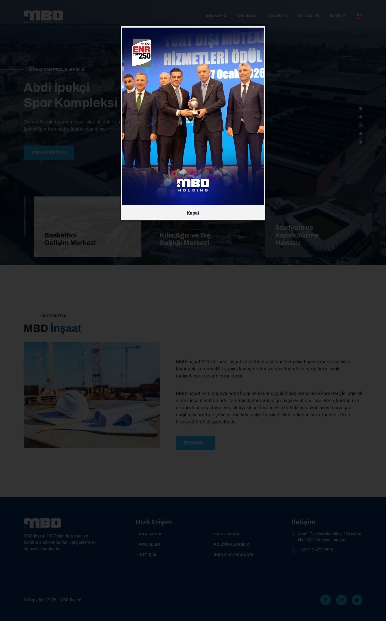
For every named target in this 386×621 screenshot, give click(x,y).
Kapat (193, 213)
